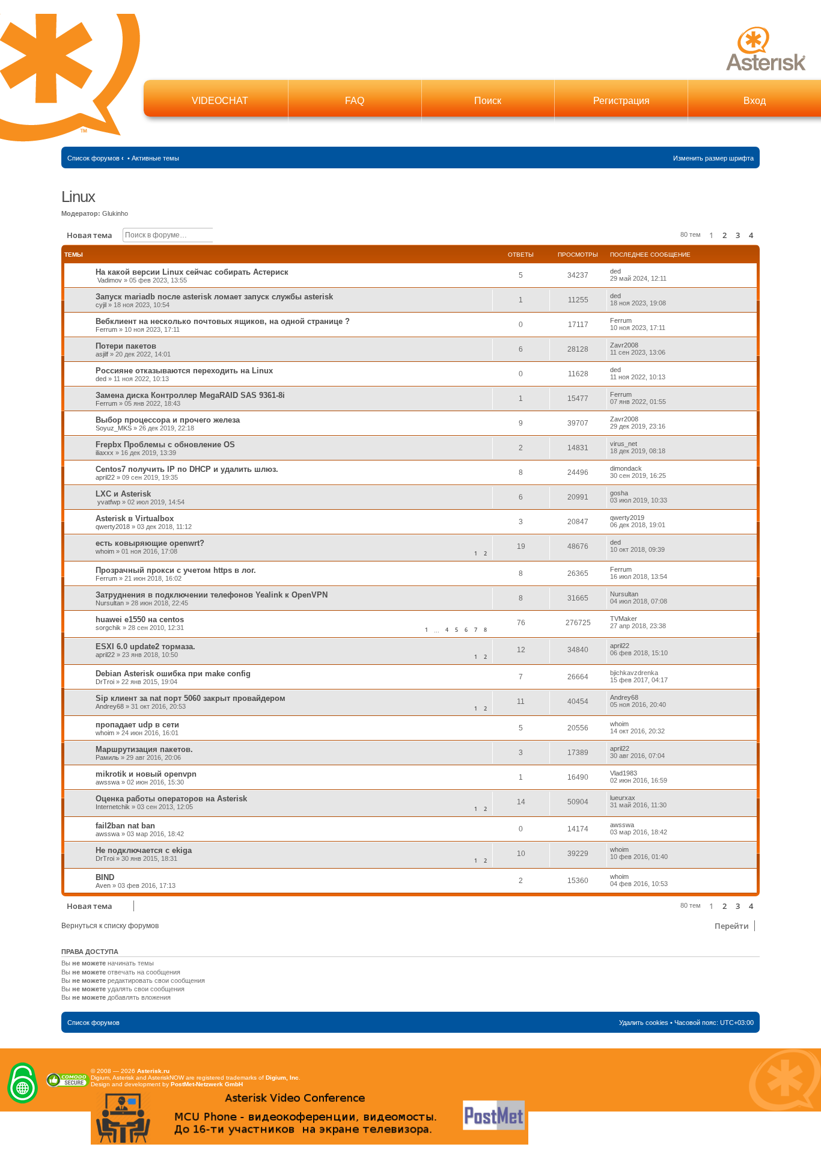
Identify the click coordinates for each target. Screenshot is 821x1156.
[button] (759, 235)
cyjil (101, 304)
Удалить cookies (643, 1022)
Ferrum (106, 329)
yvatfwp (108, 502)
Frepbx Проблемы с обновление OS (165, 444)
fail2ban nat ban (125, 825)
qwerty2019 (627, 517)
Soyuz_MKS (114, 428)
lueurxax (622, 797)
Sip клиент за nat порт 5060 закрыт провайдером (190, 698)
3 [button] (738, 235)
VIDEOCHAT (220, 101)
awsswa (108, 782)
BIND (105, 877)
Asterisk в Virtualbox (135, 518)
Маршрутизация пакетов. (144, 749)
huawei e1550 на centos (140, 619)
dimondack (626, 468)
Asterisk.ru (153, 1071)
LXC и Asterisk (123, 493)
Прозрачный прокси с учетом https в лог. (176, 570)
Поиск (487, 101)
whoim (105, 551)
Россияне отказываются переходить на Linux (184, 370)
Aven (103, 885)
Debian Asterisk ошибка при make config (173, 673)
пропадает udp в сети (137, 724)
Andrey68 (110, 706)
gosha (619, 493)
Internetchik (113, 806)
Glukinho (115, 213)
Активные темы (155, 158)
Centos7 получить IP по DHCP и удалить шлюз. (187, 469)
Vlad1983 (623, 773)
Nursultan (110, 603)
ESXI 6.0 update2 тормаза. (145, 646)
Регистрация (621, 101)
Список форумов (93, 158)
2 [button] (724, 235)
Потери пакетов (126, 345)
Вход (754, 101)
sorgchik (108, 627)
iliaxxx (105, 452)
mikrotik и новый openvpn (146, 773)
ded (615, 271)
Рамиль (107, 757)
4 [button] (751, 235)
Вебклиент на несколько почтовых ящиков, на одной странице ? (223, 321)
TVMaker (623, 618)
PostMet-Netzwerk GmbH (207, 1084)
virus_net (623, 443)
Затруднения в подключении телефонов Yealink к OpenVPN (212, 594)
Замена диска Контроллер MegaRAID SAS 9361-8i (190, 395)
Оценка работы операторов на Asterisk (171, 798)
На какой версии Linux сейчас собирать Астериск (192, 272)
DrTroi (105, 681)
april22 (105, 477)
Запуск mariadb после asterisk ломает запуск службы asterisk (214, 296)
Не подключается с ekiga (144, 850)
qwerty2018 (113, 526)
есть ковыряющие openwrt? (150, 543)
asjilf (102, 354)
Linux (78, 197)
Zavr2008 (624, 345)
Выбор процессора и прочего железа (168, 419)
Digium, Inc (282, 1077)
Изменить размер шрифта (713, 158)
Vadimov (109, 280)
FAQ (354, 101)
